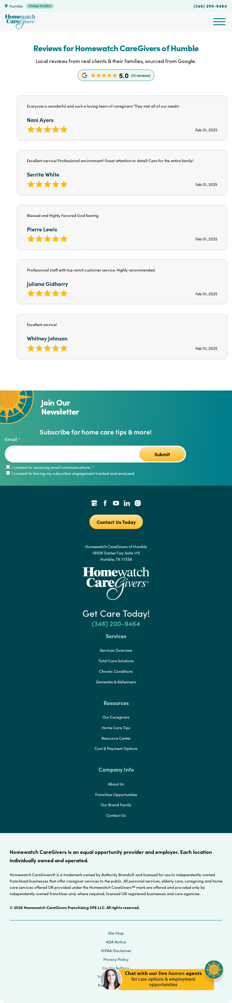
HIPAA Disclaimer (116, 950)
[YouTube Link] (116, 503)
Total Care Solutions (116, 660)
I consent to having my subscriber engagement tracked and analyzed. (73, 473)
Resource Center (116, 738)
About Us (116, 784)
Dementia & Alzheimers (116, 682)
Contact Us (116, 815)
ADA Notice (116, 942)
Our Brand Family (116, 804)
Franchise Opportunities (116, 794)
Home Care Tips (116, 727)
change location (40, 6)
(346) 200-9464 (210, 5)
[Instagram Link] (138, 503)
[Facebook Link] (105, 503)
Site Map (116, 933)
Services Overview (116, 650)
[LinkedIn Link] (127, 503)
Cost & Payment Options (116, 748)
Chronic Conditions (116, 671)
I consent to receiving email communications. (52, 467)
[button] (162, 994)
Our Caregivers (116, 717)
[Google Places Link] (94, 503)
